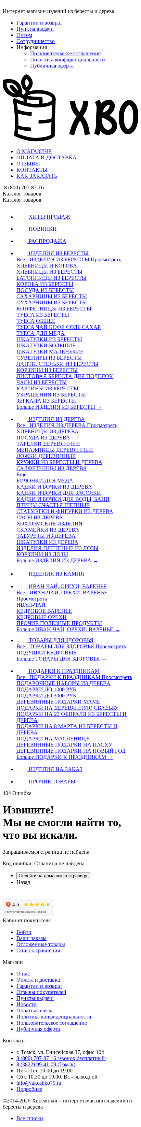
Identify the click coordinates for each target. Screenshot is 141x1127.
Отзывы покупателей (41, 992)
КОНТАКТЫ (32, 170)
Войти (23, 932)
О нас (23, 974)
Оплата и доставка (38, 980)
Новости (26, 1004)
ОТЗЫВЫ (28, 164)
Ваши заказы (31, 938)
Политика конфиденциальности (67, 59)
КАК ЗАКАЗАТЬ (36, 176)
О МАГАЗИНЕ (34, 151)
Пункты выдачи (35, 29)
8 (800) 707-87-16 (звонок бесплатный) (61, 1058)
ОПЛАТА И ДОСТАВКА (46, 157)
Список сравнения (38, 950)
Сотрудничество (35, 41)
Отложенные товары (40, 944)
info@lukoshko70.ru (38, 1083)
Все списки (29, 1118)
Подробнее (29, 1089)
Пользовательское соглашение (65, 53)
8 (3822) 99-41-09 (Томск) (45, 1064)
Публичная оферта (52, 66)
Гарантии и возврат (39, 23)
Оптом (24, 35)
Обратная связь (34, 1010)
